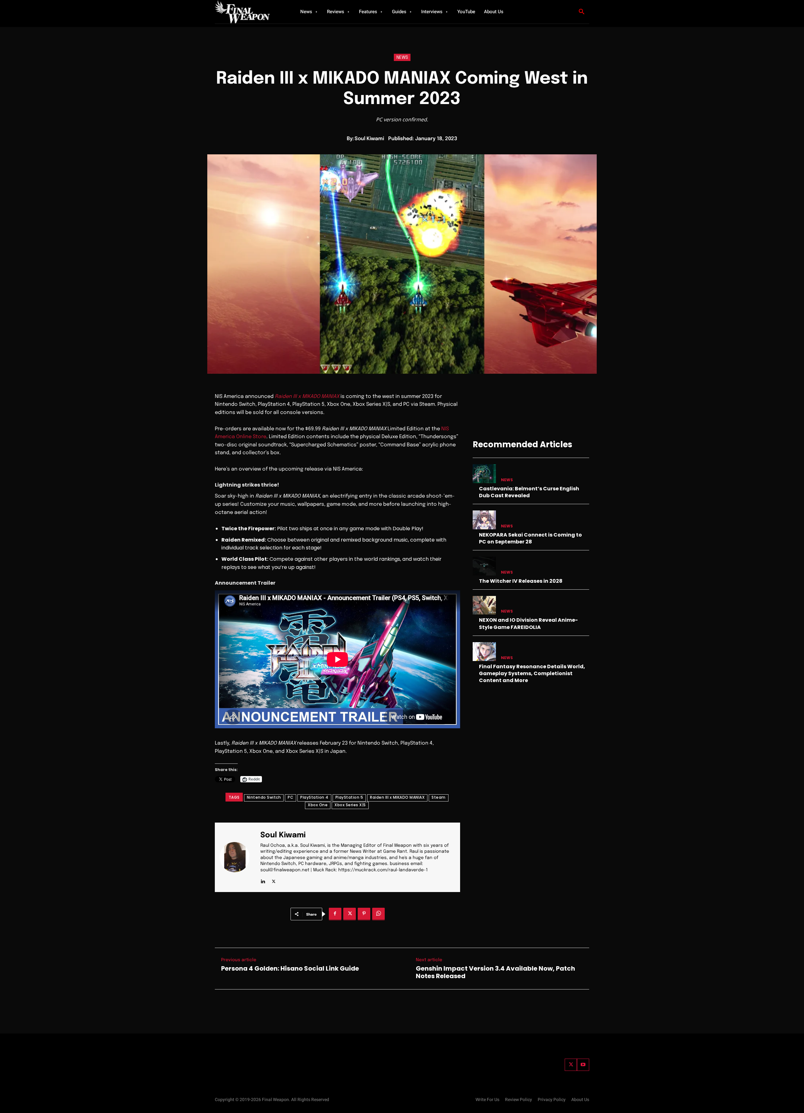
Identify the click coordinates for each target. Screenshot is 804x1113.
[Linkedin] (262, 880)
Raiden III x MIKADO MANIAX (397, 797)
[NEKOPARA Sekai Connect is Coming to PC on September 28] (484, 519)
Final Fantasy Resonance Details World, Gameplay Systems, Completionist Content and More (532, 673)
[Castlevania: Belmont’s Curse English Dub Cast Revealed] (484, 473)
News (402, 57)
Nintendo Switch (264, 797)
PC (290, 797)
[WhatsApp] (378, 914)
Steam (439, 797)
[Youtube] (583, 1065)
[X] (273, 880)
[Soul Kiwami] (238, 857)
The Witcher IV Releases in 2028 (520, 581)
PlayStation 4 (314, 797)
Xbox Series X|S (350, 804)
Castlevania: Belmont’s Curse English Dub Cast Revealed (529, 492)
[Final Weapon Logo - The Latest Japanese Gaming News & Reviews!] (250, 11)
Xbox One (318, 804)
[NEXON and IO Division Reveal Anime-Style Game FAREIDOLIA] (484, 605)
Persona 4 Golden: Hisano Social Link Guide (290, 968)
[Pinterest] (364, 914)
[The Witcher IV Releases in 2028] (484, 566)
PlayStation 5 (349, 797)
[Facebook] (335, 914)
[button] (581, 11)
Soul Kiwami (369, 138)
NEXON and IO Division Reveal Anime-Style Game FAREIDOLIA (528, 623)
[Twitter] (571, 1065)
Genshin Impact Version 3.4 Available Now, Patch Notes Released (495, 972)
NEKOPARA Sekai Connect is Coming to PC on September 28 (530, 538)
